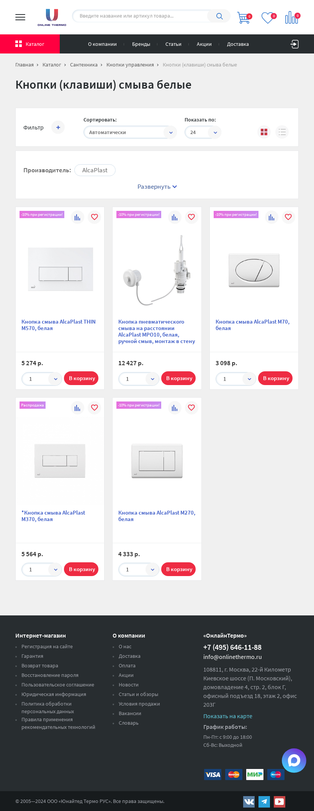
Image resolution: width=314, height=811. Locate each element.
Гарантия (32, 655)
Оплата (127, 665)
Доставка (238, 43)
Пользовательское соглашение (57, 684)
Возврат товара (39, 665)
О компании (102, 43)
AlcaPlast (95, 170)
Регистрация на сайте (47, 646)
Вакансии (130, 713)
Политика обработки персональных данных (47, 707)
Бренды (141, 43)
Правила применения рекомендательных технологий (58, 723)
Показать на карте (227, 716)
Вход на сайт (294, 42)
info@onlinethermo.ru (232, 656)
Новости (129, 684)
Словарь (129, 722)
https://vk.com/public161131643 (249, 802)
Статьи (173, 43)
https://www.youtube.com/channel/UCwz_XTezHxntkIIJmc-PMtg (279, 802)
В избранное (94, 218)
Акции (204, 43)
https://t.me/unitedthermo (264, 802)
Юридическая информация (53, 694)
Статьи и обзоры (138, 694)
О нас (125, 646)
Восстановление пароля (49, 675)
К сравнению (77, 218)
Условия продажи (139, 703)
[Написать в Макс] (294, 760)
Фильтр (33, 127)
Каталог (35, 43)
